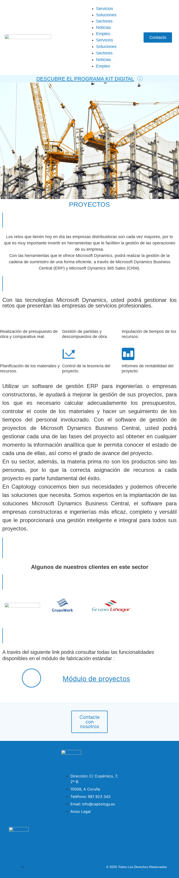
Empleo (103, 33)
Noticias (103, 27)
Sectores (104, 21)
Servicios (104, 8)
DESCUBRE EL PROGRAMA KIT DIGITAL (85, 79)
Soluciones (106, 15)
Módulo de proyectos (96, 679)
